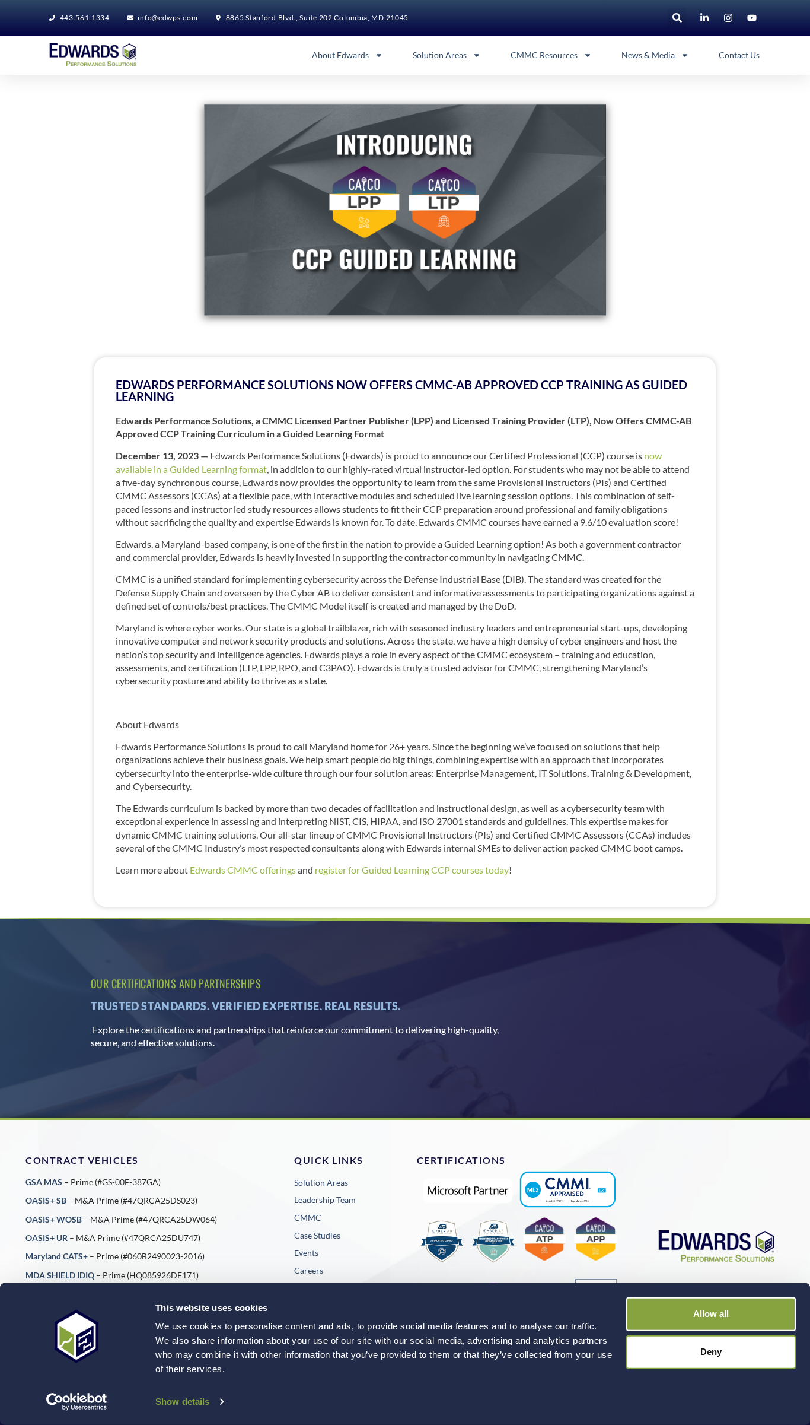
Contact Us (739, 55)
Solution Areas (440, 55)
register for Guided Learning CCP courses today (412, 869)
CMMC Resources (544, 55)
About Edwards (340, 55)
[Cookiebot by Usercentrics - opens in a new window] (77, 1402)
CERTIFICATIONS (461, 1160)
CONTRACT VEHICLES (82, 1160)
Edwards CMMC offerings (243, 869)
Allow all (711, 1314)
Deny (711, 1352)
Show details (182, 1402)
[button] (677, 17)
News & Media (648, 55)
